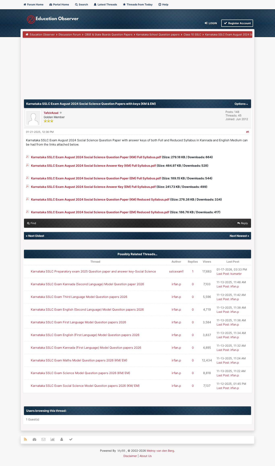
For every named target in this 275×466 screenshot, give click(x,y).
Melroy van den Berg (160, 450)
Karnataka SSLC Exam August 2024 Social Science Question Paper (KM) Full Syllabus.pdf (96, 157)
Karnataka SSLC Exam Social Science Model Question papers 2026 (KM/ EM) (85, 386)
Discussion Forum (70, 34)
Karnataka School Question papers (158, 34)
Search (83, 4)
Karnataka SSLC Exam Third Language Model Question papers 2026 (79, 297)
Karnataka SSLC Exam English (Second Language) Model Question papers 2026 (87, 309)
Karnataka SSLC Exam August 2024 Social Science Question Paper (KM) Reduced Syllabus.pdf (100, 199)
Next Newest (238, 235)
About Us (146, 456)
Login (212, 23)
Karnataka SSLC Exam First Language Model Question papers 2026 (78, 322)
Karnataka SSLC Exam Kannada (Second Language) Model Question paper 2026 (87, 284)
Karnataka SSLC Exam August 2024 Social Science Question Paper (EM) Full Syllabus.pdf (96, 178)
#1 (247, 131)
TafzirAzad (51, 112)
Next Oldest (36, 235)
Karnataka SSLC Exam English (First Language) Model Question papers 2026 (85, 335)
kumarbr (236, 273)
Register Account (239, 23)
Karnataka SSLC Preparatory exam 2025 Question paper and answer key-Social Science (93, 271)
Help (165, 4)
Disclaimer (130, 456)
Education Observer (42, 34)
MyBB (121, 450)
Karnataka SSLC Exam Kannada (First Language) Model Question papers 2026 (86, 348)
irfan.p (176, 284)
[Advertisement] (137, 70)
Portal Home (61, 4)
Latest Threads (107, 4)
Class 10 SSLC (192, 34)
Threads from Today (139, 4)
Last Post (223, 273)
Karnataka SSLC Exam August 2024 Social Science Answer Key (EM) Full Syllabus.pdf (93, 187)
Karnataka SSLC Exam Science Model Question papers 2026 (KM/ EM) (80, 373)
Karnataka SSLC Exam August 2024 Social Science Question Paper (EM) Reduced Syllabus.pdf (100, 212)
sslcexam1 (176, 271)
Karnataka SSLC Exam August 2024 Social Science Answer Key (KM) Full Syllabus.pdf (93, 165)
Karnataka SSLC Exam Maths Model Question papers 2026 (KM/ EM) (79, 360)
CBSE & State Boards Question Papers (108, 34)
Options (240, 103)
